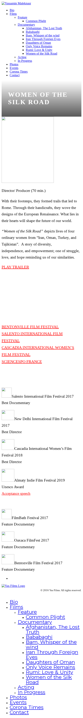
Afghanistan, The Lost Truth (44, 28)
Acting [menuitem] (26, 687)
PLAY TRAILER (15, 267)
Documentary (26, 24)
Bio (12, 10)
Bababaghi (32, 32)
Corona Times (19, 71)
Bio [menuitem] (14, 602)
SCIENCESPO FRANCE (22, 361)
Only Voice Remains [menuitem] (50, 667)
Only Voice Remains (39, 46)
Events (14, 68)
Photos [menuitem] (18, 697)
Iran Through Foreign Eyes (43, 39)
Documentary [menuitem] (35, 622)
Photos (14, 64)
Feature (22, 17)
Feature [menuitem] (27, 612)
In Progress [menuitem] (31, 692)
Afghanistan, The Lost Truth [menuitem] (53, 629)
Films (13, 13)
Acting (22, 57)
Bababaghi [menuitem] (39, 637)
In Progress (25, 60)
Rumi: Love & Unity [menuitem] (49, 672)
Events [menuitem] (18, 702)
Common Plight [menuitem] (45, 617)
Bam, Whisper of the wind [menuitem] (51, 644)
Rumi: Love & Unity (39, 50)
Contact (15, 75)
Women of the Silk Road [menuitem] (49, 679)
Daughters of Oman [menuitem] (50, 662)
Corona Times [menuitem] (27, 707)
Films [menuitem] (16, 607)
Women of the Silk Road (41, 53)
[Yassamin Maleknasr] (16, 3)
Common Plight (36, 21)
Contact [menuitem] (19, 712)
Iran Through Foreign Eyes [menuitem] (52, 654)
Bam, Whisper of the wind (42, 35)
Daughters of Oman (38, 42)
